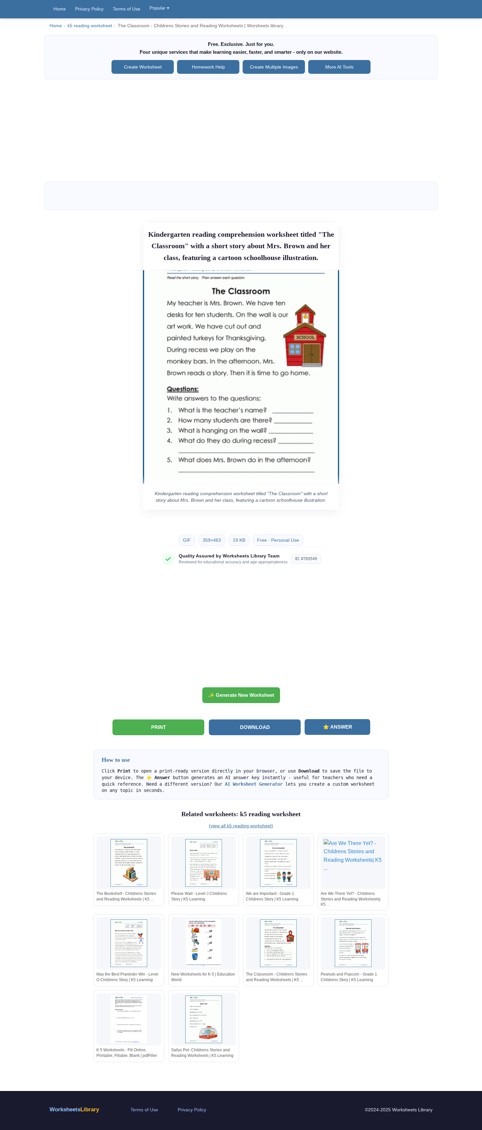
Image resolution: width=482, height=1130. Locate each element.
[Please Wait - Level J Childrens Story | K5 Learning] (203, 863)
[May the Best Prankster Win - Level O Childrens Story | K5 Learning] (128, 943)
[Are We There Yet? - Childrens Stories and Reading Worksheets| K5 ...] (353, 863)
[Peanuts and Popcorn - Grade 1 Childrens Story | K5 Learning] (353, 943)
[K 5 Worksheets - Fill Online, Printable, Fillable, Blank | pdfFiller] (128, 1019)
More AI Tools (339, 67)
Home (59, 8)
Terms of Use (126, 8)
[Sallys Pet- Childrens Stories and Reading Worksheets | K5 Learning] (203, 1019)
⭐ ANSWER (337, 727)
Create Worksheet (143, 67)
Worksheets (74, 1109)
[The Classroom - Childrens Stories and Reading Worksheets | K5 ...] (278, 943)
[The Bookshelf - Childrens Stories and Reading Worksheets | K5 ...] (128, 863)
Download (255, 727)
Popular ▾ (159, 7)
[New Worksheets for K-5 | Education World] (203, 943)
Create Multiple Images (274, 67)
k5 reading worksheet (90, 25)
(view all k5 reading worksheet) (241, 825)
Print (158, 727)
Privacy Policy (89, 8)
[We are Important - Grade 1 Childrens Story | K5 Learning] (278, 863)
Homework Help (208, 67)
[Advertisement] (241, 130)
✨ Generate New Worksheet (241, 695)
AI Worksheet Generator (254, 784)
